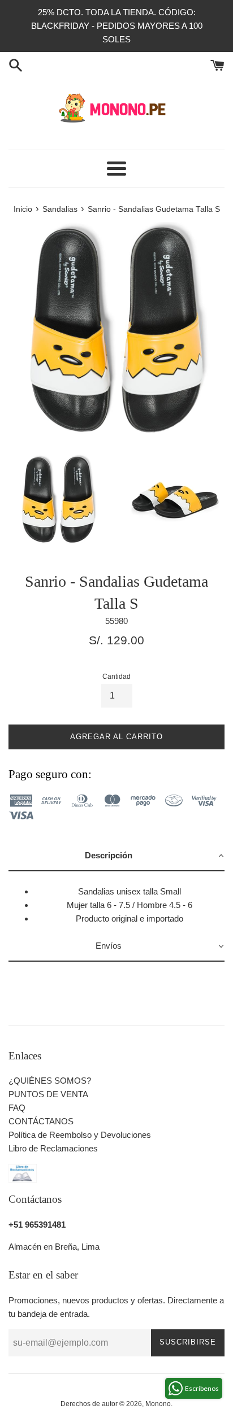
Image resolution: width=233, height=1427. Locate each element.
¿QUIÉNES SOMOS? (49, 1080)
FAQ (16, 1107)
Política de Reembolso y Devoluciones (79, 1135)
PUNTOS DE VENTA (48, 1094)
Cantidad (116, 676)
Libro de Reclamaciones (53, 1148)
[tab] (116, 856)
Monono (158, 1404)
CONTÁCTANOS (41, 1121)
